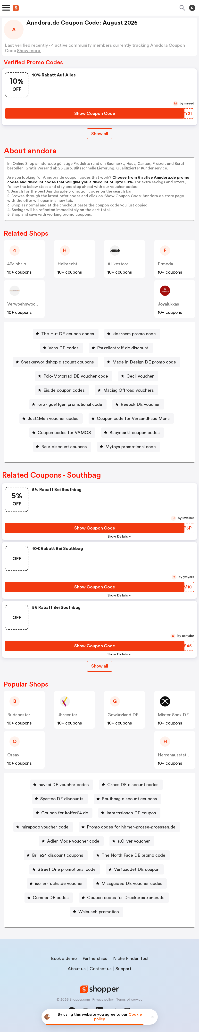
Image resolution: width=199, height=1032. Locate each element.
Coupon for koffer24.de (64, 813)
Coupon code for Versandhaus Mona (133, 418)
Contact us (101, 969)
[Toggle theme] (192, 7)
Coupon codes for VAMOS (64, 432)
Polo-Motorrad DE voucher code (75, 376)
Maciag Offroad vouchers (128, 390)
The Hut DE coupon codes (67, 334)
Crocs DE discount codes (132, 784)
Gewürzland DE (123, 715)
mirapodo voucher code (45, 827)
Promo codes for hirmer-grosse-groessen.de (131, 827)
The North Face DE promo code (133, 855)
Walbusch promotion (98, 912)
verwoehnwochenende (30, 304)
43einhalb (16, 264)
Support (123, 969)
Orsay (13, 755)
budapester (18, 715)
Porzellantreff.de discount (123, 348)
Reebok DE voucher (140, 404)
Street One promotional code (67, 869)
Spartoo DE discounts (61, 799)
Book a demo (64, 958)
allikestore (118, 264)
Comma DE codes (51, 897)
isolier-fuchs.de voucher (59, 883)
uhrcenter (67, 715)
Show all (99, 133)
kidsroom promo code (134, 334)
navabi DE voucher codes (64, 784)
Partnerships (95, 958)
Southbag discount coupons (129, 799)
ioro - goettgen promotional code (69, 404)
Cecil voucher (140, 376)
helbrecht (67, 264)
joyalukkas (168, 304)
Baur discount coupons (64, 447)
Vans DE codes (64, 348)
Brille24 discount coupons (57, 855)
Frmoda (165, 264)
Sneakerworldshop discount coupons (57, 362)
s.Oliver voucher (134, 841)
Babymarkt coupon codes (134, 432)
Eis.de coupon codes (64, 390)
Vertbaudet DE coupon (136, 869)
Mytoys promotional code (130, 447)
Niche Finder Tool (130, 958)
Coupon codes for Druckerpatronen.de (126, 897)
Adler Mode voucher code (73, 841)
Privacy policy (103, 999)
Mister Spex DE (173, 715)
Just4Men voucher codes (53, 418)
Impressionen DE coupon (131, 813)
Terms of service (129, 999)
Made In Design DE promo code (144, 362)
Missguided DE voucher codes (131, 883)
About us (77, 969)
